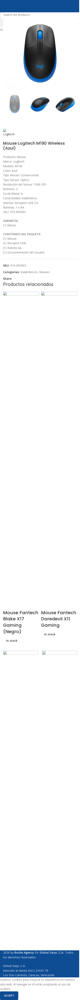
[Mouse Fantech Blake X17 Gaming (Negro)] (21, 445)
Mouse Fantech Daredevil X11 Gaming (58, 619)
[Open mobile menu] (4, 6)
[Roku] (20, 805)
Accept (9, 995)
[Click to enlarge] (10, 82)
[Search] (75, 6)
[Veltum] (59, 805)
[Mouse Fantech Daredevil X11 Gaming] (59, 445)
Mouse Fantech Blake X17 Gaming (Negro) (20, 622)
